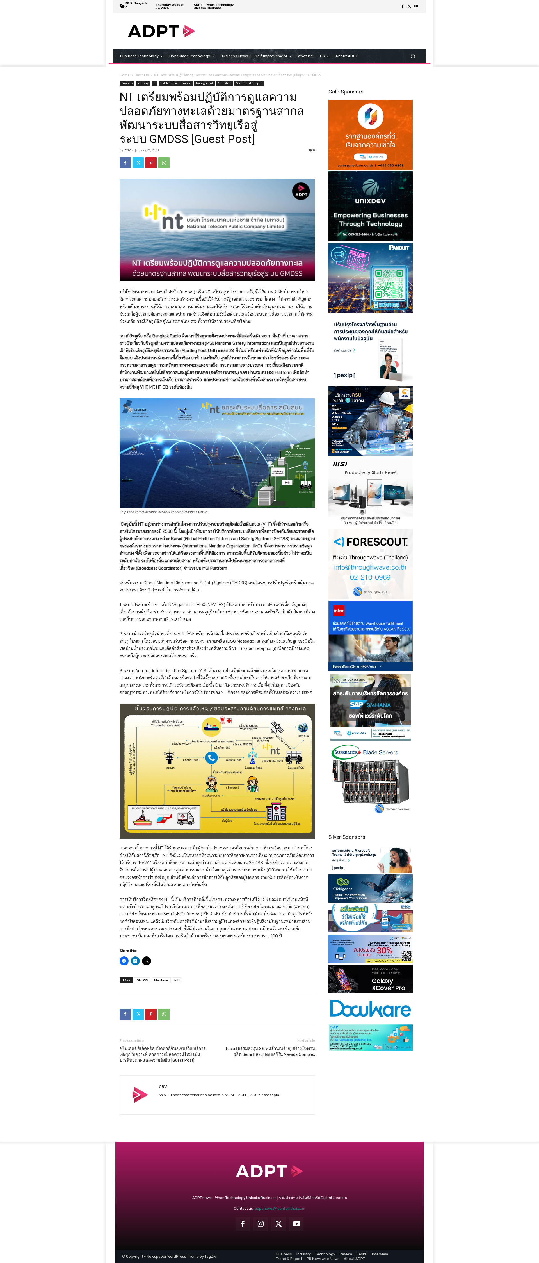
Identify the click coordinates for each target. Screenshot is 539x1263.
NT (176, 980)
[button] (412, 56)
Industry (143, 83)
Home (124, 75)
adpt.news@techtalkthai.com (280, 1208)
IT (154, 83)
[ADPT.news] (161, 31)
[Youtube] (416, 6)
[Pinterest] (151, 162)
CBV (128, 150)
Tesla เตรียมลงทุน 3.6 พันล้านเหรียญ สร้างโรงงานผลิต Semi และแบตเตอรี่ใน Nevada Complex (270, 1051)
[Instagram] (260, 1224)
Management (204, 83)
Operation (224, 83)
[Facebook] (402, 6)
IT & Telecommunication (175, 83)
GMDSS (142, 980)
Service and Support (249, 83)
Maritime (161, 980)
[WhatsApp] (164, 162)
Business (142, 75)
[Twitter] (409, 6)
